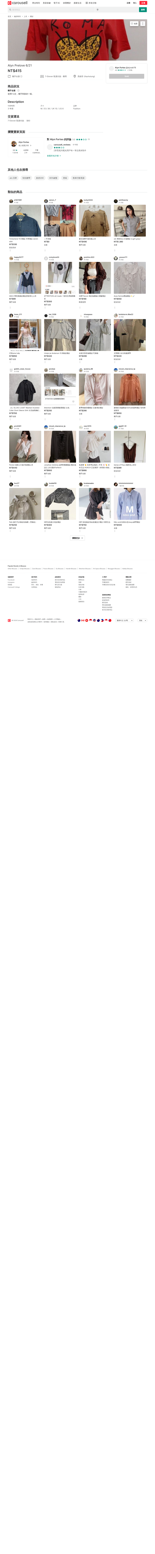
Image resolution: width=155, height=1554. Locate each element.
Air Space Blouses (99, 569)
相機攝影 (128, 580)
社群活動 (81, 587)
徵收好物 (81, 585)
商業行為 (61, 622)
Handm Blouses (71, 569)
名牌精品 (34, 587)
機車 (79, 597)
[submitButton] (143, 9)
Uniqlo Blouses (25, 569)
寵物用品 (58, 587)
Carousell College (14, 587)
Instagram (11, 582)
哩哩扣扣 (81, 580)
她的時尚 (34, 582)
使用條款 (46, 622)
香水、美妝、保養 (37, 585)
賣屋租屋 (81, 594)
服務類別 (81, 601)
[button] (30, 145)
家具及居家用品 (60, 580)
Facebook (11, 580)
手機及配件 (105, 582)
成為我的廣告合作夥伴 (34, 622)
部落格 (10, 585)
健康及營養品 (106, 598)
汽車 (79, 589)
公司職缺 (57, 619)
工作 (79, 599)
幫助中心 (30, 619)
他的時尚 (34, 580)
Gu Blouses (59, 569)
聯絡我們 (38, 619)
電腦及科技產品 (107, 580)
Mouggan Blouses (114, 569)
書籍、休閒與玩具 (131, 587)
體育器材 (105, 602)
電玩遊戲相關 (106, 605)
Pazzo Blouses (48, 569)
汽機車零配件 (82, 592)
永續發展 (50, 619)
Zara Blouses (36, 569)
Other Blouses (12, 569)
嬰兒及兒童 (58, 585)
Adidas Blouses (127, 569)
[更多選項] (10, 250)
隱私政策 (54, 622)
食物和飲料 (105, 600)
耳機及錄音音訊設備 (108, 585)
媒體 (43, 619)
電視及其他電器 (60, 582)
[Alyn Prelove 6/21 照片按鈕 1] (77, 40)
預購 (79, 582)
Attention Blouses (85, 569)
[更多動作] (142, 23)
